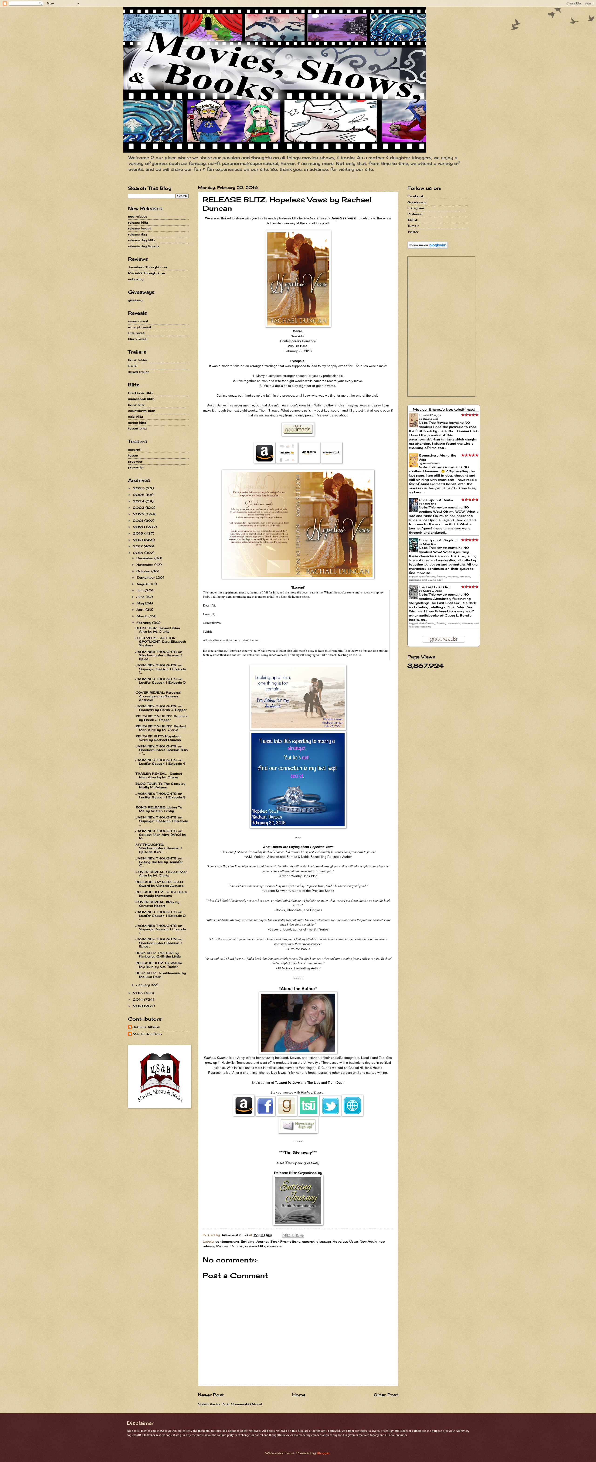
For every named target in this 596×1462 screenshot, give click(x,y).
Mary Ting (429, 503)
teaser (133, 455)
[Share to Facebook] (297, 1235)
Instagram (415, 208)
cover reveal (138, 321)
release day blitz (141, 240)
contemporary (227, 1241)
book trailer (137, 360)
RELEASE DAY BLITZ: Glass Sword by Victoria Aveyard (159, 883)
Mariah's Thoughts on (146, 273)
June (141, 597)
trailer (133, 366)
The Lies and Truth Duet (325, 1082)
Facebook (415, 196)
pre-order (136, 467)
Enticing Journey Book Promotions (270, 1241)
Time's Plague (430, 415)
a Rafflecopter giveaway (298, 1163)
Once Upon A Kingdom (438, 540)
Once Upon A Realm (436, 500)
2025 (139, 495)
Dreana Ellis (430, 418)
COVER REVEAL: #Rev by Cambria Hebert (157, 903)
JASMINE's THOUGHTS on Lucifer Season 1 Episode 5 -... (160, 682)
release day (137, 234)
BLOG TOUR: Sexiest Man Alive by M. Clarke (157, 629)
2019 (138, 533)
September (146, 577)
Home (298, 1394)
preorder (135, 461)
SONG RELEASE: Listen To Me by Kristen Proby (158, 809)
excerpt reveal (139, 327)
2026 (139, 488)
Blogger (323, 1453)
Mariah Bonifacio (147, 1034)
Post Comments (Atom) (242, 1404)
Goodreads (416, 202)
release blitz (255, 1246)
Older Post (386, 1394)
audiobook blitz (141, 399)
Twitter (413, 232)
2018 (138, 540)
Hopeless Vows (345, 1241)
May (140, 603)
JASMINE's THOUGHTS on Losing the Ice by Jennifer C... (159, 861)
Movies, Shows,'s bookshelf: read (444, 409)
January (143, 985)
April (141, 609)
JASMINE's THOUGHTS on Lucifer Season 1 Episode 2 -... (160, 915)
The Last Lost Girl (434, 587)
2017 (138, 546)
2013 (138, 1006)
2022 (139, 514)
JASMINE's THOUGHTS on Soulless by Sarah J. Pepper (161, 708)
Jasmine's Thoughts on (147, 267)
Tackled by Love (287, 1082)
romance (274, 1246)
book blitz (136, 405)
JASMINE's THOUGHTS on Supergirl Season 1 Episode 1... (160, 668)
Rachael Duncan (229, 1246)
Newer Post (211, 1394)
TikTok (412, 220)
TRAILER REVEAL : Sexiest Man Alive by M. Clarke (158, 775)
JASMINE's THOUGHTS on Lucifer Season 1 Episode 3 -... (160, 797)
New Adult (368, 1241)
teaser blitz (137, 428)
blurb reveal (137, 339)
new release (137, 216)
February (144, 622)
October (143, 571)
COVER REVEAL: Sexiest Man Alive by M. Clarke (161, 873)
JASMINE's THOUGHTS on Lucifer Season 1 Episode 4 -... (160, 763)
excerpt (308, 1241)
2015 (138, 993)
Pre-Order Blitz (140, 393)
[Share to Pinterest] (302, 1235)
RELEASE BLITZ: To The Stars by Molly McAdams (161, 893)
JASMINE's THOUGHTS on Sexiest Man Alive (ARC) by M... (160, 834)
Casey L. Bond (432, 590)
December (145, 558)
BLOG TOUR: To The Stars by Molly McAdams (160, 785)
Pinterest (415, 214)
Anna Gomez (431, 463)
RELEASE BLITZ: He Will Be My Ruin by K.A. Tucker (158, 964)
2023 (139, 507)
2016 (138, 553)
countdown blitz (141, 410)
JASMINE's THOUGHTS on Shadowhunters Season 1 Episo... (158, 655)
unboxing (136, 279)
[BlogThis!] (288, 1235)
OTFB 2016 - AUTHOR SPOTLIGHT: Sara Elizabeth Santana (160, 641)
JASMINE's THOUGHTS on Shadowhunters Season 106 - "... (161, 749)
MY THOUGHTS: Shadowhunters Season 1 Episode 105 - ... (158, 848)
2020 (139, 527)
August (143, 584)
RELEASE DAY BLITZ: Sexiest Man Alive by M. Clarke (160, 728)
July (140, 590)
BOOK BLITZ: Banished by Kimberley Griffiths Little (158, 954)
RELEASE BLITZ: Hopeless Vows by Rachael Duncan (158, 738)
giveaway (323, 1241)
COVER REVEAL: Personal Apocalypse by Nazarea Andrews (158, 696)
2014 (138, 999)
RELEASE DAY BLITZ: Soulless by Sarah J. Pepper (161, 718)
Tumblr (413, 226)
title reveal (136, 333)
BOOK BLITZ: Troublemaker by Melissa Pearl (160, 974)
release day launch (143, 246)
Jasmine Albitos (146, 1027)
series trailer (138, 372)
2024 (139, 501)
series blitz (137, 422)
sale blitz (135, 416)
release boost (139, 228)
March (142, 616)
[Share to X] (293, 1235)
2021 (138, 520)
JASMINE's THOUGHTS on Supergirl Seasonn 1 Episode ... (161, 820)
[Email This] (284, 1235)
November (145, 564)
